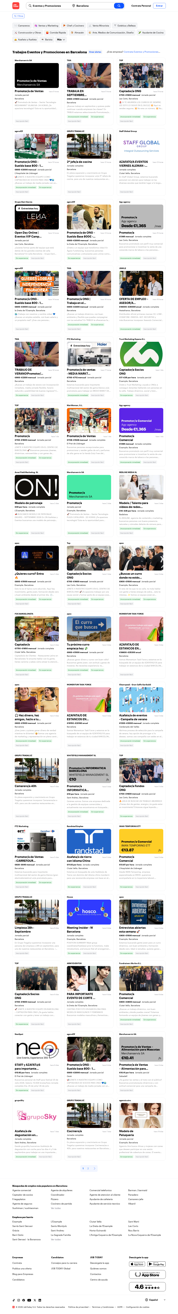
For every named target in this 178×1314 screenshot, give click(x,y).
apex (17, 543)
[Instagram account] (18, 1300)
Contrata (17, 1263)
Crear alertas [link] (95, 52)
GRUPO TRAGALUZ (75, 131)
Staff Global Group (128, 131)
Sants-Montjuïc (59, 1226)
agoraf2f (19, 131)
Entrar (159, 5)
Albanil (131, 1203)
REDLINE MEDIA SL (128, 472)
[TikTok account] (13, 1300)
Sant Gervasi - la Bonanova (26, 1239)
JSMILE (122, 268)
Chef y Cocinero (75, 25)
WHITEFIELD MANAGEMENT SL (81, 755)
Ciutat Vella (96, 1221)
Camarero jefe (135, 1199)
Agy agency (124, 202)
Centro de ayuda (99, 1279)
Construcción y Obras (29, 32)
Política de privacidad (78, 1307)
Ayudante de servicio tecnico (105, 1203)
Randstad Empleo (75, 826)
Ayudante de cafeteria (101, 1199)
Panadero (133, 1194)
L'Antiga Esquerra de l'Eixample (106, 1235)
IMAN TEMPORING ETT (130, 826)
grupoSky (19, 1100)
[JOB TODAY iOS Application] (137, 1264)
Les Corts (133, 1226)
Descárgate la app (99, 1263)
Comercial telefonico (101, 1190)
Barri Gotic (18, 1235)
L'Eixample (56, 1221)
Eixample (17, 1221)
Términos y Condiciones (103, 1307)
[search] (119, 5)
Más (59, 39)
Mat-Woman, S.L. (75, 405)
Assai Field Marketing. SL (26, 472)
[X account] (35, 1300)
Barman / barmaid (137, 1190)
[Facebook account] (23, 1300)
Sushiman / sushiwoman (25, 1208)
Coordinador (57, 1194)
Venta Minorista (101, 25)
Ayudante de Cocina (153, 32)
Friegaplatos (18, 1199)
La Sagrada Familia (61, 1235)
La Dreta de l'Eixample (101, 1226)
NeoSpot (19, 1034)
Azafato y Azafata (27, 39)
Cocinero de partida (61, 1203)
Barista (48, 39)
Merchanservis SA (23, 60)
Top (68, 543)
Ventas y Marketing (48, 25)
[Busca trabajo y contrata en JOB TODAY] (15, 5)
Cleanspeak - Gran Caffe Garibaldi (135, 684)
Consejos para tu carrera (64, 1263)
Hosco (70, 897)
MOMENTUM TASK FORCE (131, 614)
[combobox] (51, 6)
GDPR (120, 1307)
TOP (121, 60)
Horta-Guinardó (98, 1230)
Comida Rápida (58, 32)
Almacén (79, 32)
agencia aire (125, 1100)
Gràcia (15, 1230)
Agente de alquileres (61, 1190)
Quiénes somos (98, 1268)
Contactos (95, 1274)
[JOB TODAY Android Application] (156, 1264)
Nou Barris (133, 1230)
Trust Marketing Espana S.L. (132, 339)
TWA (69, 60)
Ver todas (56, 1208)
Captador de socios (22, 1194)
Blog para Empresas (22, 1274)
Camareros (24, 25)
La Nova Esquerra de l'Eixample (144, 1235)
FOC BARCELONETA (24, 614)
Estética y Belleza (127, 25)
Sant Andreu (57, 1230)
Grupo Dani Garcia (23, 202)
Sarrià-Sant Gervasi (22, 1226)
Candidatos (18, 1279)
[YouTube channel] (29, 1300)
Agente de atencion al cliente (105, 1194)
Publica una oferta (22, 1268)
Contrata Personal (141, 5)
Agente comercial (21, 1190)
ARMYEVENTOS (74, 963)
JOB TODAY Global (60, 1268)
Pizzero (54, 1199)
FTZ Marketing (74, 339)
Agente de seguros (22, 1203)
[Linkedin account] (40, 1300)
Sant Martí (133, 1221)
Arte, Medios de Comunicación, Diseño (113, 32)
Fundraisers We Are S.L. (130, 963)
